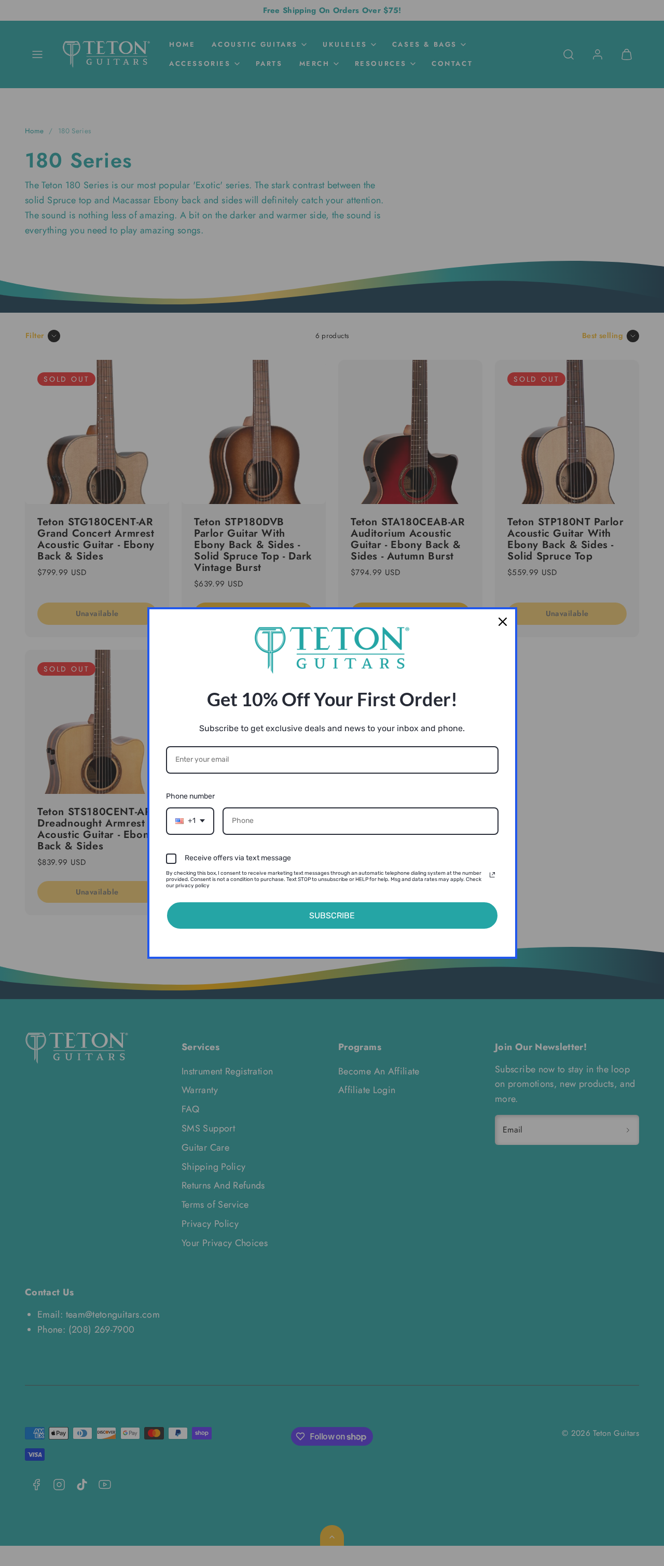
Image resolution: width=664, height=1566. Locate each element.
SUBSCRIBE (332, 915)
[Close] (502, 621)
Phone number (190, 796)
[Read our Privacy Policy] (492, 875)
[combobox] (190, 821)
